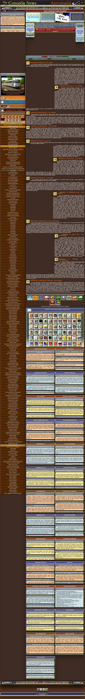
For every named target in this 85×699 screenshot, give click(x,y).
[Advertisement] (13, 53)
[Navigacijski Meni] (78, 8)
